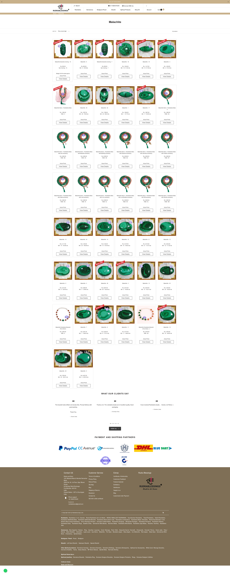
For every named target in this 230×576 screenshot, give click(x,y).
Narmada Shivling (113, 550)
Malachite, (102, 532)
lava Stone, (95, 532)
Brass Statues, (82, 550)
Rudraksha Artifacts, (158, 521)
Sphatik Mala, (103, 550)
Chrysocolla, (140, 530)
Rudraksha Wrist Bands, (125, 523)
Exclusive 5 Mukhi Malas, (104, 521)
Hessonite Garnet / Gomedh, (127, 530)
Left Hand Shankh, (72, 543)
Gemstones (89, 10)
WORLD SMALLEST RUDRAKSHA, (117, 518)
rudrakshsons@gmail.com (75, 504)
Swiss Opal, (152, 532)
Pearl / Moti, (114, 530)
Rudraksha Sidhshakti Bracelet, (87, 520)
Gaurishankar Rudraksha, (135, 518)
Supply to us (116, 490)
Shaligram (81, 538)
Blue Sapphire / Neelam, (76, 530)
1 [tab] (110, 423)
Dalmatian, (79, 532)
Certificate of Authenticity (120, 476)
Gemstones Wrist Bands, (100, 523)
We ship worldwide (115, 1)
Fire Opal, (109, 532)
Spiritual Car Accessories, (137, 548)
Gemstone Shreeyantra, (122, 548)
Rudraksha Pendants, (145, 521)
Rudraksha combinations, (123, 520)
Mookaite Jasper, (117, 532)
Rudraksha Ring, (90, 557)
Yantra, (75, 550)
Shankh (113, 10)
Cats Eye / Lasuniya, (94, 530)
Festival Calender (118, 482)
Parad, (75, 538)
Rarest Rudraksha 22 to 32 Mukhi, (96, 518)
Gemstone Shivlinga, (109, 548)
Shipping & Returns (94, 490)
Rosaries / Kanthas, (153, 523)
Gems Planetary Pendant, (88, 521)
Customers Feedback (119, 479)
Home (54, 13)
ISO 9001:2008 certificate (96, 498)
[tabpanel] (73, 408)
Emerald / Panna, (150, 530)
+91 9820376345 (114, 6)
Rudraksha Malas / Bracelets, (139, 520)
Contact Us (92, 496)
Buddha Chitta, (87, 523)
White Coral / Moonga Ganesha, (155, 548)
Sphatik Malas (78, 534)
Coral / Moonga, (105, 530)
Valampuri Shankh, (84, 543)
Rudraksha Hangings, (118, 521)
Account (149, 10)
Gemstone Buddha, (66, 550)
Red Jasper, (144, 532)
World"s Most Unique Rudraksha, (70, 521)
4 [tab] (118, 423)
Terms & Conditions (94, 476)
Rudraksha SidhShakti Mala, (69, 520)
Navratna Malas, (112, 523)
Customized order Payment (121, 496)
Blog (90, 487)
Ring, (85, 530)
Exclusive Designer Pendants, (122, 557)
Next (228, 1)
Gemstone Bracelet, (78, 557)
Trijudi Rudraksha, (148, 518)
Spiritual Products (125, 10)
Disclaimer (92, 493)
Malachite (61, 13)
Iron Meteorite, (136, 532)
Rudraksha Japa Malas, (140, 523)
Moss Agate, (127, 532)
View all (114, 428)
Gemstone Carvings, (83, 548)
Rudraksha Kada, (66, 523)
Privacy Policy (92, 479)
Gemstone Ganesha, (96, 548)
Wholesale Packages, (132, 521)
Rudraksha (78, 10)
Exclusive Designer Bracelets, (104, 557)
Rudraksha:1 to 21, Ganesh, (77, 518)
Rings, (134, 557)
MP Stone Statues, (93, 550)
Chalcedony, (69, 534)
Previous (1, 1)
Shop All (137, 10)
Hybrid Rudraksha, (160, 518)
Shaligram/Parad (101, 10)
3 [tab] (115, 423)
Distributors (116, 487)
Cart (161, 10)
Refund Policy (92, 482)
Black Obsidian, (70, 532)
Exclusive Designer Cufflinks (145, 557)
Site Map (91, 485)
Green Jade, (159, 530)
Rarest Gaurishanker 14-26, (157, 520)
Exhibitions (116, 485)
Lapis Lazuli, (87, 532)
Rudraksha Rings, (77, 523)
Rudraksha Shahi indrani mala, (106, 520)
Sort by (54, 31)
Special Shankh (94, 543)
